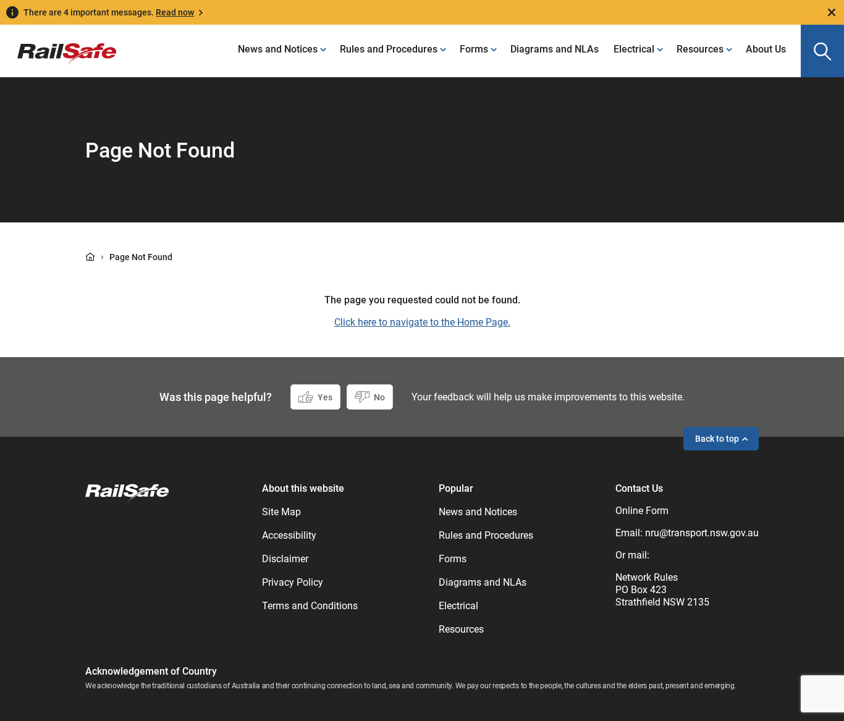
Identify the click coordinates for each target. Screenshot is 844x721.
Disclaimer (285, 559)
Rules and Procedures (388, 49)
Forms (474, 49)
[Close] (831, 12)
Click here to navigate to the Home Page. (422, 322)
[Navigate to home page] (127, 493)
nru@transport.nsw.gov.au (702, 533)
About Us (766, 49)
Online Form (642, 511)
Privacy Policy (292, 582)
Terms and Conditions (310, 606)
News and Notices (278, 49)
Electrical (634, 49)
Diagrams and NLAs (554, 49)
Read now (175, 12)
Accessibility (289, 535)
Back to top (717, 439)
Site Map (281, 512)
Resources (700, 49)
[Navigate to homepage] (58, 45)
